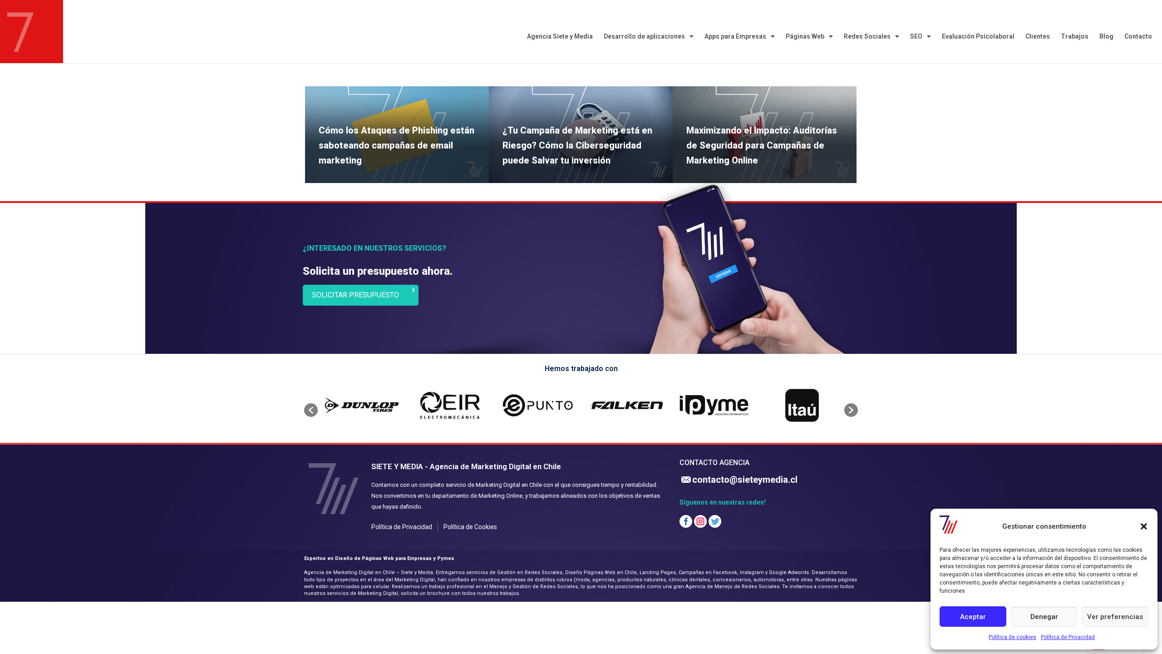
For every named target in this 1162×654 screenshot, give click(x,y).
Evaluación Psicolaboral (978, 36)
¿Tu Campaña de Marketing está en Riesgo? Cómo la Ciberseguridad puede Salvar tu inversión (577, 145)
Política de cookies (1012, 637)
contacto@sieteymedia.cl (745, 479)
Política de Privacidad (1068, 637)
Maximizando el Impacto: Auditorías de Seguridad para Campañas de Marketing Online (761, 145)
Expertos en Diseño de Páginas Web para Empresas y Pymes (379, 558)
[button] (1143, 526)
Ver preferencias (1115, 617)
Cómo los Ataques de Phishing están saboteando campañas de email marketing (396, 145)
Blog (1106, 36)
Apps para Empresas (735, 36)
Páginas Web (805, 36)
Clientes (1037, 36)
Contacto (1138, 36)
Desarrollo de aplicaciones (644, 36)
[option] (362, 405)
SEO (916, 36)
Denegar (1044, 617)
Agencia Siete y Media (560, 36)
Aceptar (973, 617)
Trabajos (1074, 36)
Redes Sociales (867, 36)
